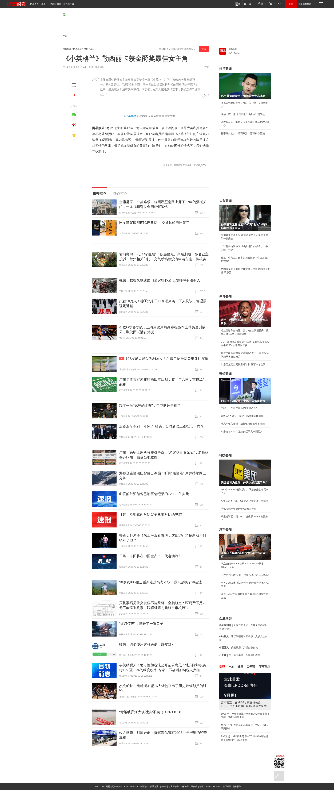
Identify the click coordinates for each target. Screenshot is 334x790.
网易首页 (34, 4)
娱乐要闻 (225, 69)
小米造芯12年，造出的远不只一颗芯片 (242, 431)
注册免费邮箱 (305, 4)
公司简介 (144, 786)
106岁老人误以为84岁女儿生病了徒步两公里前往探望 (167, 359)
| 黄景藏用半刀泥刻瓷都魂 (238, 647)
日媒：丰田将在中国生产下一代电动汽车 (150, 556)
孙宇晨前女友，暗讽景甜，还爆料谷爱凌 (243, 133)
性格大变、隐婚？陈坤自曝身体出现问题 (243, 114)
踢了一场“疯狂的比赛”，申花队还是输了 (150, 405)
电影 (86, 49)
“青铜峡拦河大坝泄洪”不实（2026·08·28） (152, 712)
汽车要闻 (225, 529)
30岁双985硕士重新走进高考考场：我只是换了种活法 (160, 582)
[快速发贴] (74, 85)
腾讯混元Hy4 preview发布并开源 (238, 508)
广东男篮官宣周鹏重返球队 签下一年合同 (243, 364)
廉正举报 (227, 786)
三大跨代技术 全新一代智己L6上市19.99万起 (245, 574)
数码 (222, 666)
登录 (291, 4)
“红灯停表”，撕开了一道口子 (141, 624)
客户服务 (174, 786)
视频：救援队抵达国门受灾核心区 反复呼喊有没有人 (159, 280)
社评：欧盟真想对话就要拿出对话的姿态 (150, 515)
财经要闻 (225, 374)
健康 (240, 666)
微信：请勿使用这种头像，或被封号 (147, 644)
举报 (206, 67)
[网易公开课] (248, 3)
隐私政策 (185, 786)
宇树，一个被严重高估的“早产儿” (239, 408)
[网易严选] (261, 3)
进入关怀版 (68, 4)
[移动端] (237, 3)
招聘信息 (164, 786)
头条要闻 (225, 201)
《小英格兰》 (131, 116)
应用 (43, 4)
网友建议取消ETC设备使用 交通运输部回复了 (154, 223)
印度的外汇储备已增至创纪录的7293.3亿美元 (154, 494)
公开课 (251, 666)
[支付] (271, 3)
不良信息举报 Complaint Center (206, 786)
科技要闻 (225, 455)
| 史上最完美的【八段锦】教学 (239, 655)
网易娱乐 (77, 49)
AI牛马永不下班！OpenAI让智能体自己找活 (244, 500)
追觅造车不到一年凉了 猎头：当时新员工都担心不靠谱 (161, 426)
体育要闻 (225, 296)
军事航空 (264, 666)
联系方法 (154, 786)
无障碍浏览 (55, 4)
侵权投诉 (237, 786)
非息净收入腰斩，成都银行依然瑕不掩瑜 (243, 423)
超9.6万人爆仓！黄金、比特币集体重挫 (242, 415)
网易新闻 (233, 49)
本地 (231, 666)
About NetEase (131, 786)
